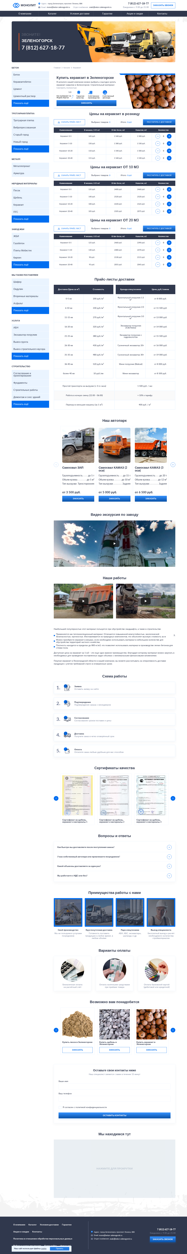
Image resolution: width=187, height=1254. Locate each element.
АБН (15, 328)
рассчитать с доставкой (159, 122)
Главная (57, 68)
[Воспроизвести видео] (115, 543)
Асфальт (18, 303)
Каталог (52, 14)
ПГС (15, 212)
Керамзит (18, 205)
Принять (59, 1249)
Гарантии (107, 14)
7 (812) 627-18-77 (138, 3)
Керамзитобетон (22, 82)
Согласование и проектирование (22, 374)
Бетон (16, 75)
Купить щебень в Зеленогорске (108, 1043)
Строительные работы (25, 390)
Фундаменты (20, 383)
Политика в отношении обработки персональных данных (42, 1239)
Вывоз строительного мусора (29, 349)
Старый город (21, 135)
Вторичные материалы (25, 296)
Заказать (86, 103)
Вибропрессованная (24, 127)
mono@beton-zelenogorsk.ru (58, 7)
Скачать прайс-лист (71, 122)
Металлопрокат (21, 166)
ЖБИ (16, 236)
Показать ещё (20, 103)
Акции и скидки (135, 14)
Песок (16, 190)
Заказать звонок (163, 5)
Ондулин (18, 289)
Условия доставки (79, 14)
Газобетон (18, 243)
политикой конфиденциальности (91, 1107)
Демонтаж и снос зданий (26, 397)
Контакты (162, 14)
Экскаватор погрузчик (25, 335)
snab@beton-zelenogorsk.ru (100, 7)
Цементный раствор (24, 96)
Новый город (20, 142)
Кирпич (17, 258)
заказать (77, 1050)
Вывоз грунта (20, 342)
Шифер (17, 282)
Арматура (18, 173)
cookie (43, 1249)
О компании (24, 14)
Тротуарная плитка (23, 120)
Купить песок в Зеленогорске (77, 1042)
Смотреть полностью (67, 88)
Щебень (17, 198)
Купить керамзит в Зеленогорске (145, 1043)
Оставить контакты (114, 1116)
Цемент (17, 89)
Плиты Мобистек (22, 250)
